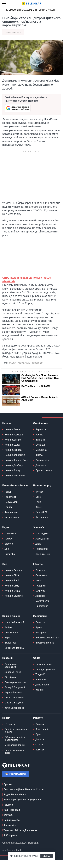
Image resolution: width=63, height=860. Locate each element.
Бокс (38, 497)
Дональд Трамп (13, 672)
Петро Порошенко (14, 697)
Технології (10, 533)
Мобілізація (40, 616)
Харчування (42, 538)
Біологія (9, 544)
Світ (4, 564)
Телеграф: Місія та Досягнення (20, 830)
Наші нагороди (12, 810)
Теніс (38, 502)
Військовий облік (44, 642)
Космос (8, 538)
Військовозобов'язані (47, 637)
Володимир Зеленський (11, 665)
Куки (34, 856)
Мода (38, 580)
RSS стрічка (10, 835)
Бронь (38, 627)
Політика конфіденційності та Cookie (24, 789)
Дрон (7, 549)
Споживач (41, 575)
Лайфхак (40, 596)
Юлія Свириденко (14, 708)
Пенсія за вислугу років (14, 751)
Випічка (39, 724)
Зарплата (40, 429)
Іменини (39, 689)
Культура (40, 591)
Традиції (40, 674)
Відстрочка (41, 632)
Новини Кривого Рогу (16, 460)
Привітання (41, 606)
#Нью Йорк (24, 363)
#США (12, 363)
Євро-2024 (41, 512)
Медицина (41, 450)
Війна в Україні (11, 616)
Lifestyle (38, 564)
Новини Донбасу (14, 465)
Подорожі (40, 585)
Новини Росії (12, 580)
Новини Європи (13, 570)
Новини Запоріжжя (15, 455)
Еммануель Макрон (15, 682)
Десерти (40, 739)
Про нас (8, 784)
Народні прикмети (45, 669)
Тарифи (9, 507)
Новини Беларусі (14, 596)
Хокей (38, 507)
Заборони (40, 679)
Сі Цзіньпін (11, 677)
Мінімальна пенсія (15, 745)
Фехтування (41, 517)
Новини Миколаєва (15, 475)
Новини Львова (13, 450)
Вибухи (8, 627)
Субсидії (40, 445)
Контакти (8, 815)
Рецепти (38, 718)
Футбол (39, 492)
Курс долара (11, 512)
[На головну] (31, 3)
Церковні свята (43, 664)
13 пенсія (10, 724)
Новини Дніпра (13, 439)
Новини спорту (42, 485)
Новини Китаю (12, 591)
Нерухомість (11, 502)
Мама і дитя (41, 533)
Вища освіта (42, 460)
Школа (39, 455)
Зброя (8, 637)
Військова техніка (14, 648)
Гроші (8, 492)
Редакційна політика (15, 794)
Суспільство (40, 423)
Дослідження (42, 554)
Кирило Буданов (13, 692)
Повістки (40, 622)
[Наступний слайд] (60, 10)
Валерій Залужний (15, 687)
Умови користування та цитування (22, 799)
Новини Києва (12, 429)
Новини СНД (12, 585)
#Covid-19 (37, 363)
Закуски (39, 749)
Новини (6, 423)
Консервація (42, 729)
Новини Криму (12, 470)
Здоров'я (38, 527)
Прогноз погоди (43, 470)
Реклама (8, 805)
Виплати (40, 439)
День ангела (42, 684)
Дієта (38, 544)
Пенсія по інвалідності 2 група (17, 730)
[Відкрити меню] (4, 3)
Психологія (41, 549)
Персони (7, 658)
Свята (36, 658)
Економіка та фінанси (15, 485)
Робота (39, 434)
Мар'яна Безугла (14, 702)
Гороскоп (40, 570)
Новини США (12, 575)
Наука (5, 527)
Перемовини (11, 632)
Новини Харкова (14, 434)
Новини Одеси (12, 445)
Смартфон (10, 554)
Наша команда (12, 820)
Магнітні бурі (42, 601)
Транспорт (10, 497)
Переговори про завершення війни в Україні (30, 10)
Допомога (40, 465)
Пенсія (6, 718)
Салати (39, 744)
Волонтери (10, 642)
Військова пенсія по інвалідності (15, 738)
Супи (38, 734)
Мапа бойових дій (14, 622)
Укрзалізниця (12, 517)
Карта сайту (10, 825)
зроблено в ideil (11, 850)
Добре (47, 856)
